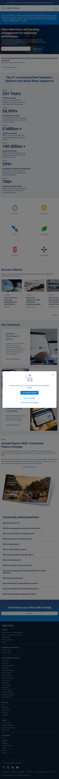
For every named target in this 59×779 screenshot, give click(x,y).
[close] (53, 374)
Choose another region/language (29, 402)
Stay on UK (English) (29, 398)
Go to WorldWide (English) (29, 392)
